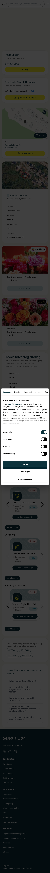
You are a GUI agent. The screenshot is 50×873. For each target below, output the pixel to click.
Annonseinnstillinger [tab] (32, 392)
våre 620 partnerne (15, 404)
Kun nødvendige (25, 479)
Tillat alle (25, 464)
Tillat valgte (25, 472)
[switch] (44, 439)
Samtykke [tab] (7, 392)
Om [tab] (46, 392)
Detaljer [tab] (17, 392)
